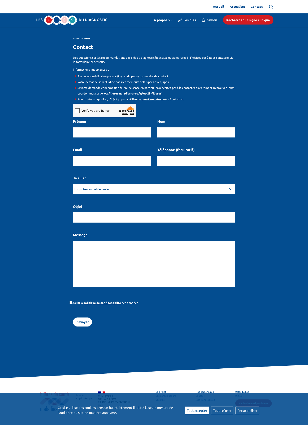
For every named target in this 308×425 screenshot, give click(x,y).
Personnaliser (247, 410)
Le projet (161, 391)
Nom (161, 121)
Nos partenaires (204, 391)
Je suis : (79, 178)
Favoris (212, 20)
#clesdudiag (242, 391)
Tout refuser (222, 410)
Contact (257, 6)
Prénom (79, 121)
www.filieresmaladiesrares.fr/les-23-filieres (131, 93)
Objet (78, 206)
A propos (160, 20)
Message (80, 235)
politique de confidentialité (102, 302)
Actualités (237, 6)
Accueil (218, 6)
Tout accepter (197, 410)
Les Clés (190, 20)
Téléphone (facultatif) (176, 150)
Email (77, 150)
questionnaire (151, 99)
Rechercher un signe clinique (248, 20)
